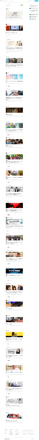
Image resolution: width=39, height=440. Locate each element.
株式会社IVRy (8, 121)
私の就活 (8, 2)
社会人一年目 (16, 2)
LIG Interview (8, 56)
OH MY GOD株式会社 (9, 137)
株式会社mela (8, 201)
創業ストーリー (22, 2)
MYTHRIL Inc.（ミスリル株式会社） (10, 250)
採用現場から (13, 2)
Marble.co (8, 412)
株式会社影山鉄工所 (8, 315)
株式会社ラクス (8, 330)
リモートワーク (5, 2)
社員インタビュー (29, 2)
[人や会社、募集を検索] (33, 0)
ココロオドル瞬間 (25, 2)
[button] (6, 429)
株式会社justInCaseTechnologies (10, 217)
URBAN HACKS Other (9, 283)
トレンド (3, 2)
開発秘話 (10, 2)
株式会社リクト (8, 363)
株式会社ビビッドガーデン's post (9, 380)
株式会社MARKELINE (9, 39)
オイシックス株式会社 (9, 185)
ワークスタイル (19, 2)
